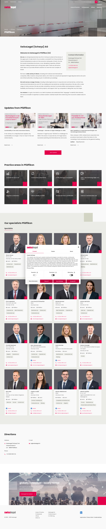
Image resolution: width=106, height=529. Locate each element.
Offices (93, 7)
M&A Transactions (19, 310)
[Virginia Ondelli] (40, 392)
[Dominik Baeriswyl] (15, 345)
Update (6, 2)
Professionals (85, 7)
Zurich (8, 261)
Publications (13, 2)
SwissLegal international (26, 494)
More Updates (53, 152)
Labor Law (83, 310)
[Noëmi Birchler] (65, 345)
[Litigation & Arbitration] (15, 196)
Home (6, 29)
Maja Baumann (80, 142)
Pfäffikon (19, 29)
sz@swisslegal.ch (73, 67)
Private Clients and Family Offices (88, 405)
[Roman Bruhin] (90, 255)
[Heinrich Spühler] (90, 392)
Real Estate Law (10, 266)
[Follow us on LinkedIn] (81, 513)
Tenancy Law (43, 310)
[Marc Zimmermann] (40, 345)
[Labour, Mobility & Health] (40, 196)
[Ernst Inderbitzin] (15, 300)
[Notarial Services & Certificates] (65, 196)
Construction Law (85, 264)
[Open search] (96, 2)
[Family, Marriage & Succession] (65, 178)
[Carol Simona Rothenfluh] (40, 300)
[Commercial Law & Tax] (15, 178)
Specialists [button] (8, 228)
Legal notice (83, 517)
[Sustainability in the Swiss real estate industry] (20, 129)
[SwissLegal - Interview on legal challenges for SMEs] (53, 129)
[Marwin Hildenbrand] (65, 392)
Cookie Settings (98, 517)
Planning (83, 266)
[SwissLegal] (10, 7)
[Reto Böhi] (15, 392)
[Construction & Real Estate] (40, 178)
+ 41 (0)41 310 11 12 (73, 65)
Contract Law (9, 264)
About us (99, 7)
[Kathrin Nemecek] (90, 300)
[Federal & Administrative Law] (90, 196)
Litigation (9, 354)
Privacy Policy (90, 517)
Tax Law (82, 356)
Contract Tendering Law (36, 400)
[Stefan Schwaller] (90, 345)
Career (20, 2)
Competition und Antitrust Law (62, 400)
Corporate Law (17, 264)
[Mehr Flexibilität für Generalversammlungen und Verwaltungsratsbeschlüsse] (86, 129)
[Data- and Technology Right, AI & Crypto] (90, 178)
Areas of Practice (75, 7)
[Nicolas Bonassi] (65, 300)
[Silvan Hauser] (15, 255)
